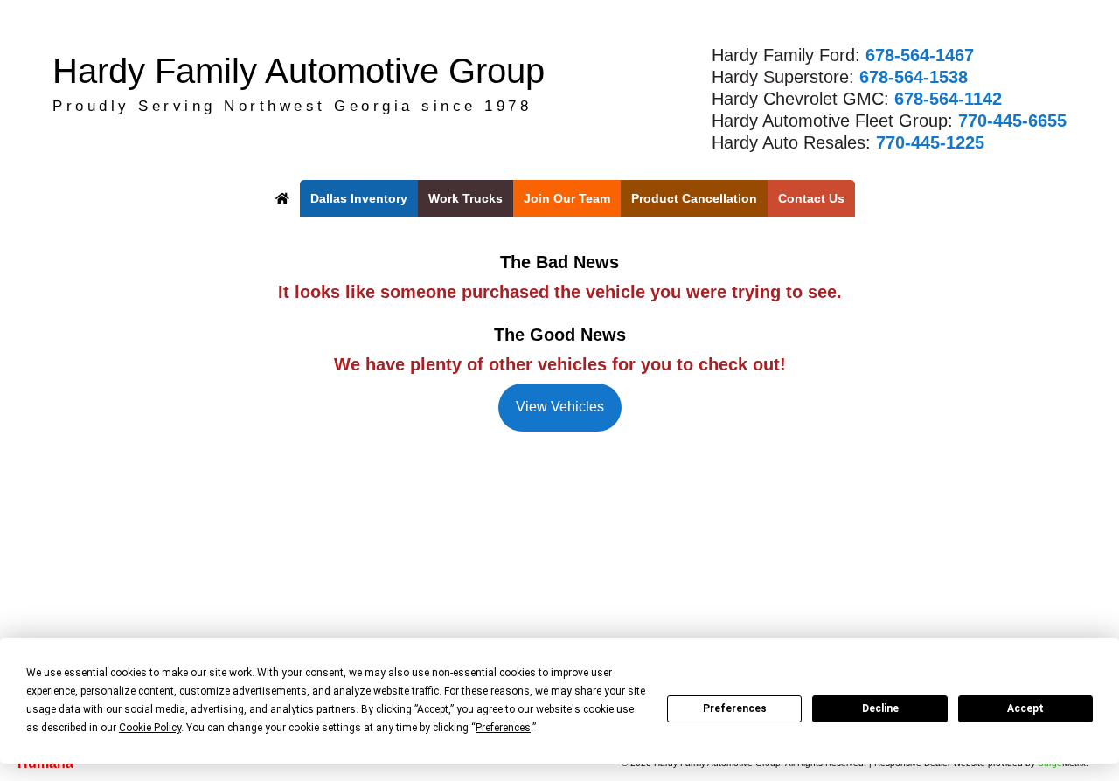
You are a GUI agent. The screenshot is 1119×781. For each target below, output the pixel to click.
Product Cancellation (694, 198)
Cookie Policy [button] (150, 728)
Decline (880, 708)
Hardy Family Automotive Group (298, 71)
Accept (1025, 708)
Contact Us (811, 198)
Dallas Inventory (358, 198)
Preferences (735, 708)
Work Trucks (465, 198)
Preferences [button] (503, 728)
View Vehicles (560, 406)
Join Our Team (567, 198)
